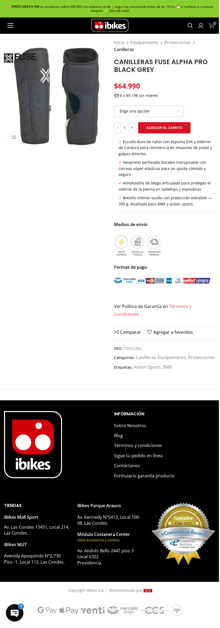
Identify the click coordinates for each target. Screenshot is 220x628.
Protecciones (177, 42)
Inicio (119, 42)
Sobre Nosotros (130, 426)
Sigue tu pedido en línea (138, 456)
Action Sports (147, 367)
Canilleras (124, 49)
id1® (148, 590)
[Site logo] (110, 25)
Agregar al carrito (164, 127)
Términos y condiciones (138, 445)
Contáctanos (127, 466)
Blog (118, 435)
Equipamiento (144, 42)
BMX (167, 367)
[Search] (190, 25)
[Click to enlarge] (14, 137)
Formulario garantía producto (144, 476)
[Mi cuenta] (201, 25)
